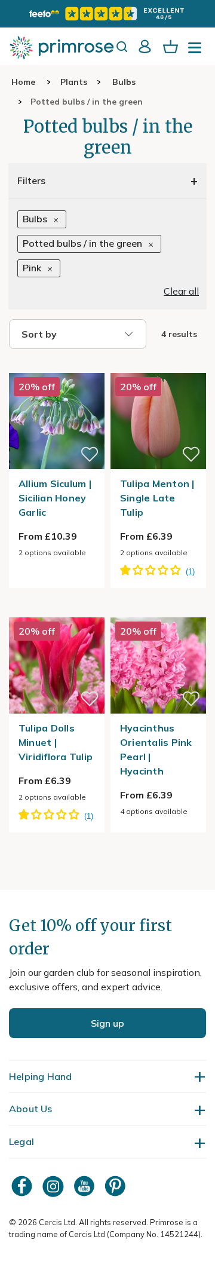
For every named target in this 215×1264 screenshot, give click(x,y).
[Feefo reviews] (107, 14)
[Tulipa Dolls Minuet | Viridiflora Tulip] (57, 610)
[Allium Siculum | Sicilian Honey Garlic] (57, 366)
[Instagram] (54, 1186)
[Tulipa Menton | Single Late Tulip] (158, 366)
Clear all (181, 291)
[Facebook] (23, 1186)
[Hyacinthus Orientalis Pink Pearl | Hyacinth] (158, 610)
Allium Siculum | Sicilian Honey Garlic (55, 498)
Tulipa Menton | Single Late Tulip (157, 498)
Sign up (107, 1023)
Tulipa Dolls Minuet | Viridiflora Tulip (56, 742)
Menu (197, 51)
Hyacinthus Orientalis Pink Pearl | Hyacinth (156, 749)
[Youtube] (85, 1186)
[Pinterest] (116, 1186)
